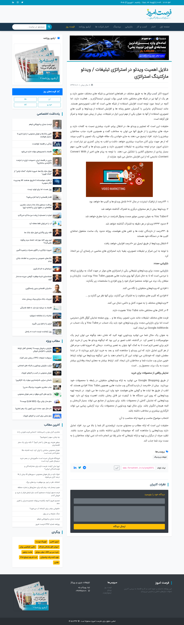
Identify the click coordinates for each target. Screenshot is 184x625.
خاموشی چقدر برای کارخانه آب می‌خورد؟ (45, 508)
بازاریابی (129, 27)
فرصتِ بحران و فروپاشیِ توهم (48, 519)
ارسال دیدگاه (119, 527)
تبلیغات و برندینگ (160, 457)
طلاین (56, 562)
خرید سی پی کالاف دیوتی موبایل (47, 552)
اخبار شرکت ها (102, 27)
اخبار (153, 27)
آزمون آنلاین (54, 541)
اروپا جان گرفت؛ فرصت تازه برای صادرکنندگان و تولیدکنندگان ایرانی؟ (42, 468)
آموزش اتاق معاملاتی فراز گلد (49, 547)
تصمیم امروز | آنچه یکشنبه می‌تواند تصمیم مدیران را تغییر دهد (38, 502)
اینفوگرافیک (107, 593)
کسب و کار (142, 27)
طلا (25, 99)
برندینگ (117, 27)
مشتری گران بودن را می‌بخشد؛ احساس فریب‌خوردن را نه (38, 432)
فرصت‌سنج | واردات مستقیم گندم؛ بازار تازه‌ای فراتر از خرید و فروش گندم (37, 494)
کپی (116, 468)
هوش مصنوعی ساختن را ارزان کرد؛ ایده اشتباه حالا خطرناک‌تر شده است (41, 452)
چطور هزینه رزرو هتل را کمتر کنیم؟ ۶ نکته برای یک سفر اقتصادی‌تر (39, 444)
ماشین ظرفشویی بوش (27, 547)
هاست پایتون (27, 552)
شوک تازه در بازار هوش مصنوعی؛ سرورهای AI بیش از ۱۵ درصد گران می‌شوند (39, 476)
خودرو (49, 105)
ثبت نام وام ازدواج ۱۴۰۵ (28, 557)
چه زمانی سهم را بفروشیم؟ (50, 437)
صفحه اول (165, 27)
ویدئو (109, 590)
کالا (25, 105)
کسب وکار (152, 94)
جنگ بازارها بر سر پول (51, 513)
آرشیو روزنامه (85, 27)
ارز (49, 99)
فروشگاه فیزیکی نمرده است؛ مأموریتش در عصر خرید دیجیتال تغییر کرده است (40, 460)
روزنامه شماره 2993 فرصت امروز (48, 524)
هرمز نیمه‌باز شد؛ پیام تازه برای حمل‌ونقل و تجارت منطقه (39, 487)
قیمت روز (70, 27)
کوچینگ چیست (41, 541)
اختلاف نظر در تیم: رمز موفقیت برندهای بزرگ (43, 482)
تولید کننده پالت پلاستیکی (49, 557)
